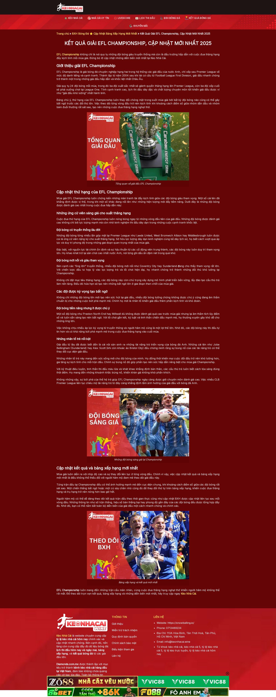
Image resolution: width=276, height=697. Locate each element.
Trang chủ (62, 33)
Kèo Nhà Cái (75, 18)
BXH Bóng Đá (172, 18)
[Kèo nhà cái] (70, 7)
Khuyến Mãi (141, 25)
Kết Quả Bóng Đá (200, 18)
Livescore (124, 18)
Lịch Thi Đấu (147, 18)
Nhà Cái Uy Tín (100, 18)
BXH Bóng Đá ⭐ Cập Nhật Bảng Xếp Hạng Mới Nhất (104, 33)
